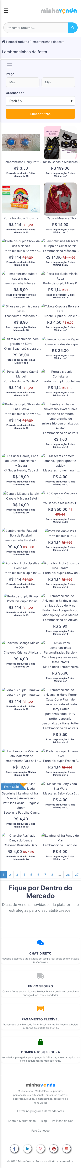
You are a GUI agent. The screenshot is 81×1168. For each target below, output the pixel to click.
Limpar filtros (40, 114)
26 (68, 874)
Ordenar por (15, 93)
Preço (10, 74)
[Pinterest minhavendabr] (54, 1149)
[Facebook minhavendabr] (14, 1149)
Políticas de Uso (62, 1120)
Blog (44, 1120)
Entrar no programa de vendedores (40, 1111)
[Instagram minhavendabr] (40, 1149)
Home (10, 41)
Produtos (22, 41)
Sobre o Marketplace (22, 1120)
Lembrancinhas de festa (47, 41)
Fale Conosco (40, 1130)
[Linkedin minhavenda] (27, 1149)
